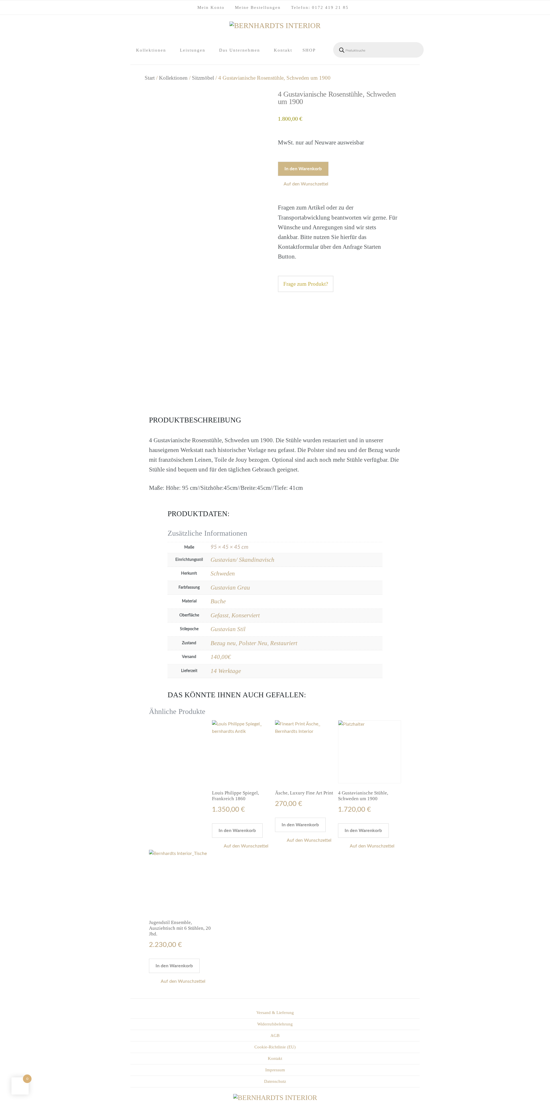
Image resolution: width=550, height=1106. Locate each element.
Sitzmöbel (203, 78)
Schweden (223, 573)
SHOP (309, 50)
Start (150, 78)
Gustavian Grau (230, 587)
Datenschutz (275, 1081)
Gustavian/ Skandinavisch (242, 559)
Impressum (275, 1070)
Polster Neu (253, 643)
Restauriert (283, 643)
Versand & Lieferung (275, 1012)
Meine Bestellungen (258, 7)
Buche (218, 601)
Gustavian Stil (228, 629)
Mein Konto (211, 7)
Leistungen (192, 50)
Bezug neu (223, 643)
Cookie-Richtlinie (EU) (275, 1047)
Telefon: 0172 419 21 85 (320, 7)
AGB (275, 1035)
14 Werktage (226, 670)
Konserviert (245, 615)
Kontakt (283, 50)
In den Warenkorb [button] (237, 830)
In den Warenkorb (303, 169)
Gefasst (220, 615)
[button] (304, 184)
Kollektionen (151, 50)
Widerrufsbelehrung (275, 1024)
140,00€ (221, 656)
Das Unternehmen (239, 50)
